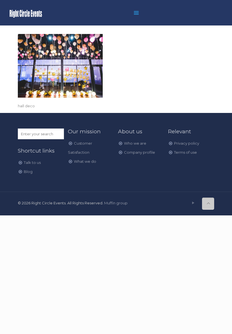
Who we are (135, 143)
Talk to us (32, 162)
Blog (28, 171)
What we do (85, 161)
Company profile (139, 152)
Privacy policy (186, 143)
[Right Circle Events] (25, 12)
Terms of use (185, 152)
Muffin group (116, 203)
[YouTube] (193, 202)
